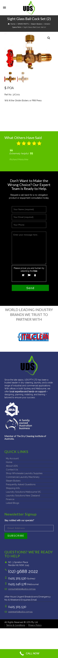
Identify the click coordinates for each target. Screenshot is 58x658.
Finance (10, 499)
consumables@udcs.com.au (22, 589)
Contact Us (12, 469)
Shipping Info (13, 488)
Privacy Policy (35, 625)
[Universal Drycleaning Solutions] (29, 7)
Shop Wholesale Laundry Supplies (24, 473)
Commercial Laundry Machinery (22, 477)
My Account (12, 458)
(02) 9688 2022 (23, 571)
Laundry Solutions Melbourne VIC (23, 492)
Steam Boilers (13, 480)
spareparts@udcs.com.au (20, 611)
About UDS (12, 466)
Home (9, 462)
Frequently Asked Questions (20, 484)
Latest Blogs (12, 503)
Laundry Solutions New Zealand (23, 495)
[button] (48, 38)
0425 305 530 (17, 578)
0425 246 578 (17, 584)
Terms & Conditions (15, 625)
